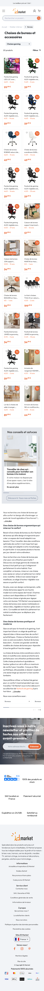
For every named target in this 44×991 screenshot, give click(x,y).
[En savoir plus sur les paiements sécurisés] (6, 973)
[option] (22, 3)
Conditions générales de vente (21, 898)
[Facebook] (14, 948)
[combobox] (22, 18)
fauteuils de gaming (24, 688)
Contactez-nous (21, 889)
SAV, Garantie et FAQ (22, 893)
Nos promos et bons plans (21, 875)
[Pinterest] (29, 948)
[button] (34, 11)
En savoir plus (13, 487)
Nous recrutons (21, 920)
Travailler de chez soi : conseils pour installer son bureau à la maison (20, 471)
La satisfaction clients (21, 915)
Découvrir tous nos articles (22, 498)
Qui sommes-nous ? (21, 911)
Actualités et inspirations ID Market (21, 866)
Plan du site (21, 961)
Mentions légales (21, 956)
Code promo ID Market (21, 880)
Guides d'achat (21, 871)
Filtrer (35, 50)
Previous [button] (34, 710)
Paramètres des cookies (21, 929)
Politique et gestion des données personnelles (21, 924)
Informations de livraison (21, 902)
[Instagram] (22, 948)
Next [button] (39, 710)
